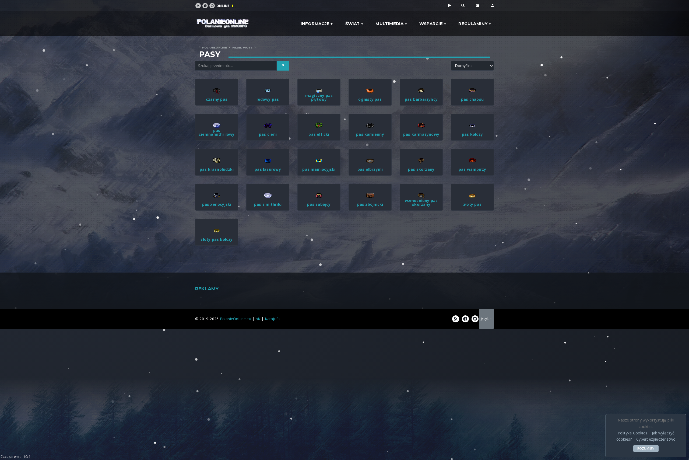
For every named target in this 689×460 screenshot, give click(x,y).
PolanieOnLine (214, 47)
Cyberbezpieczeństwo (656, 439)
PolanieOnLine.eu (235, 318)
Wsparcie (431, 23)
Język (485, 318)
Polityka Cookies (632, 432)
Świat (352, 23)
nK (258, 318)
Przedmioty (242, 47)
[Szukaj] (463, 5)
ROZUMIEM (646, 448)
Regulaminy (472, 23)
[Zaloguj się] (492, 5)
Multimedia (389, 23)
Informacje (315, 23)
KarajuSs (273, 318)
